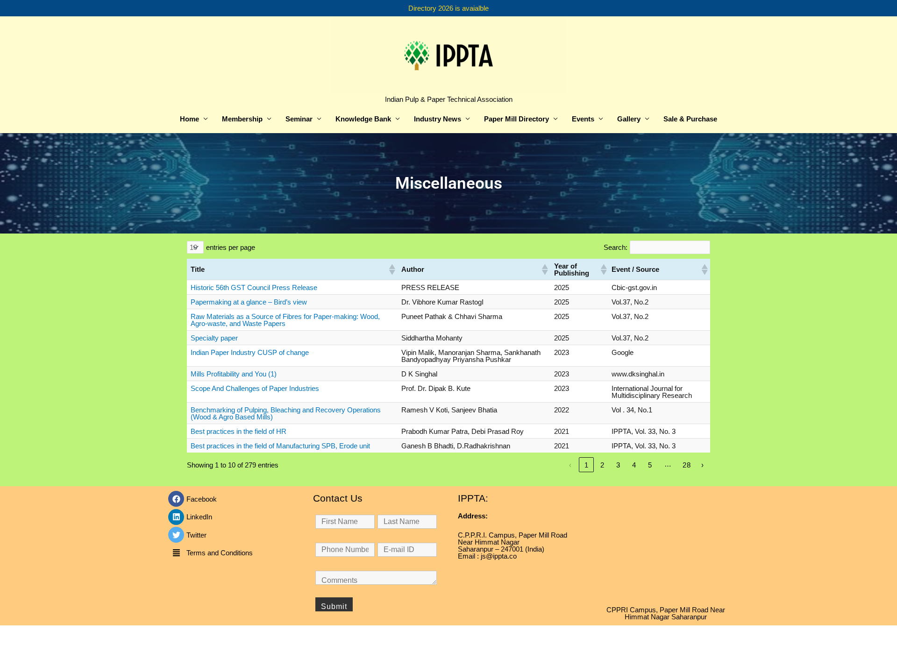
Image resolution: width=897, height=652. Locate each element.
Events (583, 119)
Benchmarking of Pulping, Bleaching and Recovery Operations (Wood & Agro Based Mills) (286, 413)
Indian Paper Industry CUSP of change (250, 352)
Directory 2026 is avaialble (448, 8)
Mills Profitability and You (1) (234, 374)
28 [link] (687, 465)
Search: (615, 247)
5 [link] (650, 465)
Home (189, 119)
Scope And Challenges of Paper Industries (255, 388)
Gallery (629, 119)
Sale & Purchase (690, 119)
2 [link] (602, 465)
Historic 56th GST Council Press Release (254, 287)
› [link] (702, 465)
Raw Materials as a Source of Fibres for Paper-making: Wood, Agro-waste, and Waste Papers (285, 319)
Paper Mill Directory (516, 119)
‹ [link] (570, 465)
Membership (242, 119)
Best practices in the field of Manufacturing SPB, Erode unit (280, 446)
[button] (391, 269)
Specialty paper (214, 338)
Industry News (437, 119)
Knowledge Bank (363, 119)
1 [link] (586, 465)
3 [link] (618, 465)
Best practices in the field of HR (238, 431)
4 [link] (634, 465)
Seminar (299, 119)
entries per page (230, 247)
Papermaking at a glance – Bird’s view (249, 302)
